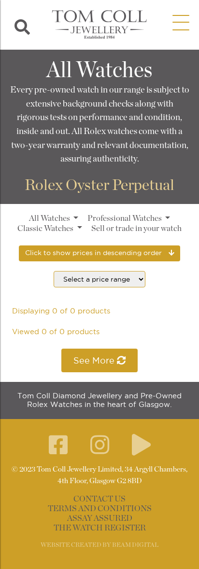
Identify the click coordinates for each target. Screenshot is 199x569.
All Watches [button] (50, 218)
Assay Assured (99, 518)
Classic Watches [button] (46, 228)
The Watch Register (100, 528)
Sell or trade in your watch (136, 228)
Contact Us (99, 499)
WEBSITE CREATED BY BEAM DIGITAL (99, 545)
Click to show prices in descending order (94, 252)
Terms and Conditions (100, 509)
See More (95, 360)
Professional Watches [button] (125, 218)
